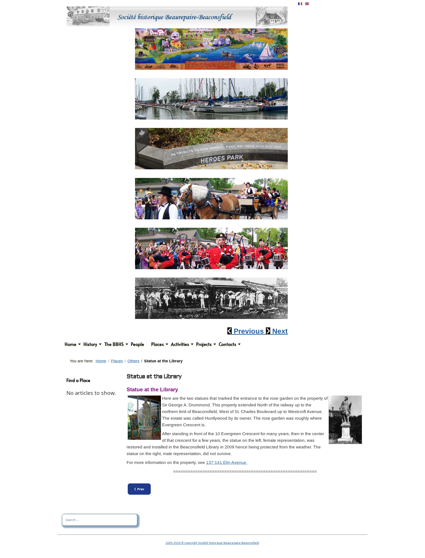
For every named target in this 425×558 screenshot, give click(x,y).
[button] (246, 331)
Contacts (227, 344)
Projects (204, 344)
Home (70, 344)
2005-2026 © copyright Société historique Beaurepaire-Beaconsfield (212, 543)
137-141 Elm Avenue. (226, 462)
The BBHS (114, 344)
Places (157, 344)
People (137, 344)
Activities (180, 344)
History (90, 344)
